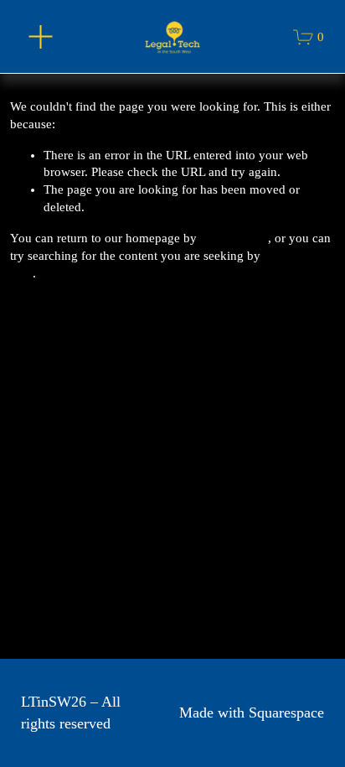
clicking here (234, 238)
